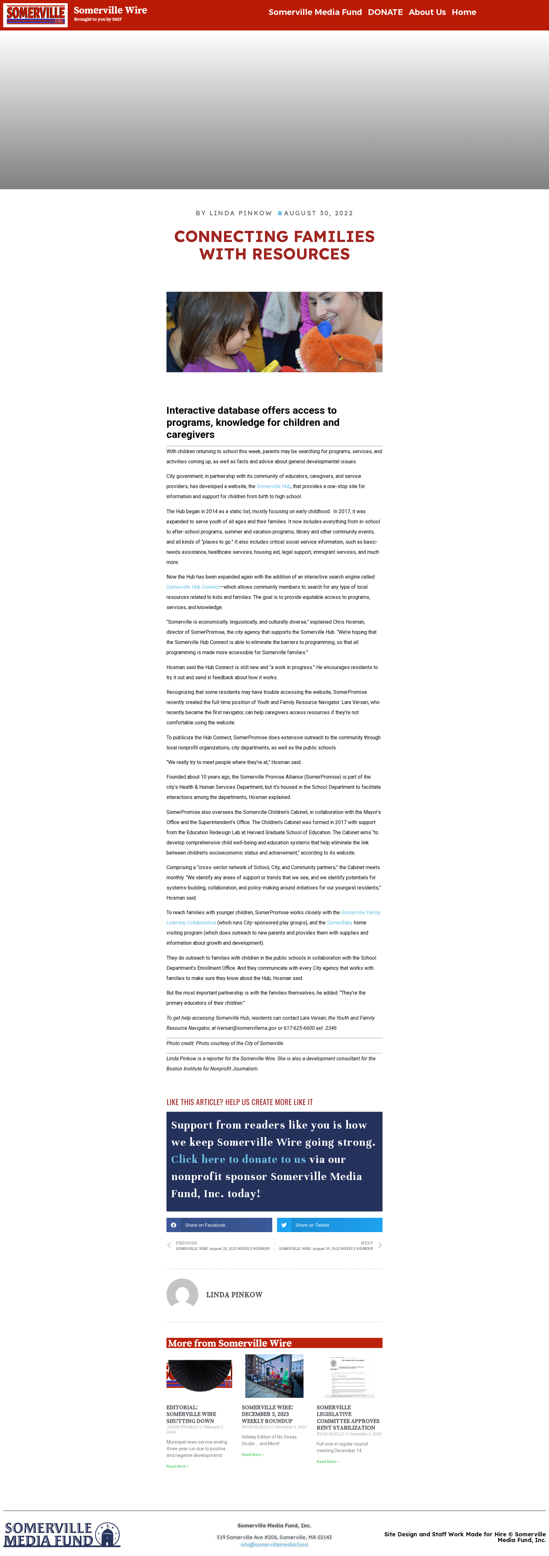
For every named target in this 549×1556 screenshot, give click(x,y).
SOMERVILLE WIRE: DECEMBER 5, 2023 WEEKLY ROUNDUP (267, 1414)
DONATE (385, 12)
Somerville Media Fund (315, 12)
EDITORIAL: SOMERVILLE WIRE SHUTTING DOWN (191, 1414)
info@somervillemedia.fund (274, 1544)
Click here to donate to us (238, 1159)
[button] (219, 1225)
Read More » (177, 1466)
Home (464, 12)
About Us (427, 12)
